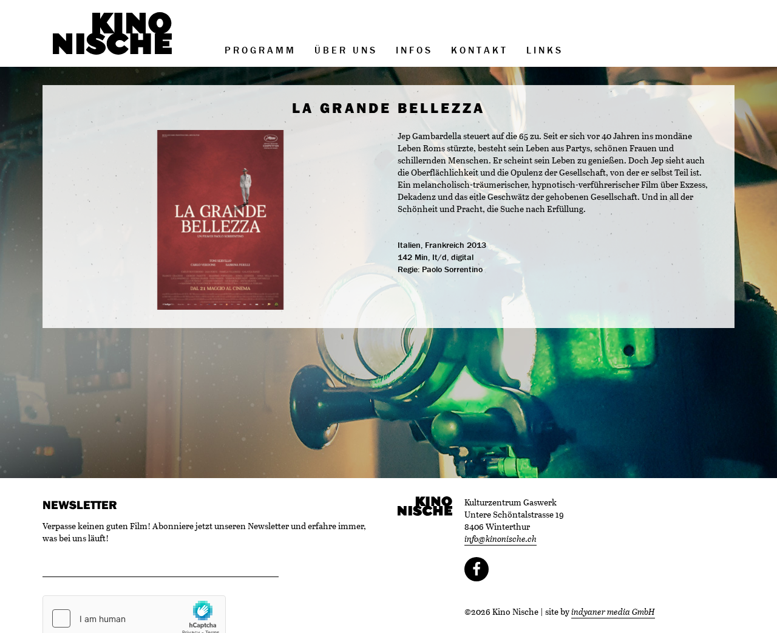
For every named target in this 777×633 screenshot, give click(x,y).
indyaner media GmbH (613, 611)
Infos (414, 50)
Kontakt (479, 50)
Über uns (346, 50)
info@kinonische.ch (500, 538)
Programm (260, 50)
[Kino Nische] (112, 33)
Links (544, 50)
